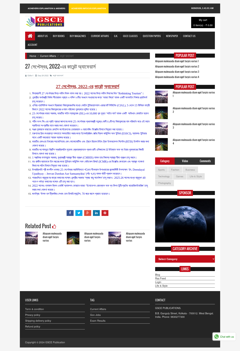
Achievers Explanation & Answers (46, 8)
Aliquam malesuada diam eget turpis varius (52, 237)
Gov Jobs (95, 315)
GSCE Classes (130, 36)
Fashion (175, 169)
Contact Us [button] (189, 36)
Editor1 (31, 75)
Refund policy (32, 326)
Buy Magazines (78, 36)
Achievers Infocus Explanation (88, 8)
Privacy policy (32, 315)
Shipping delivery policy (38, 320)
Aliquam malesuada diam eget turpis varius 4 (177, 77)
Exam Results (97, 320)
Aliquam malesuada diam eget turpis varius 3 (177, 71)
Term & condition (34, 309)
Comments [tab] (205, 161)
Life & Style (196, 176)
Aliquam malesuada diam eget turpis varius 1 (177, 61)
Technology (164, 176)
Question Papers (152, 36)
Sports (161, 169)
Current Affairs (100, 36)
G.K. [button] (116, 36)
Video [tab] (185, 161)
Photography (164, 183)
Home (33, 56)
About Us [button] (43, 36)
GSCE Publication (55, 342)
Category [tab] (164, 161)
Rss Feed (160, 278)
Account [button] (32, 45)
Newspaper (172, 36)
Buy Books (59, 36)
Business (190, 169)
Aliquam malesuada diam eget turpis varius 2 (177, 66)
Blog (157, 274)
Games (179, 176)
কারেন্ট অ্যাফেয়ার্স (58, 75)
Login (158, 282)
